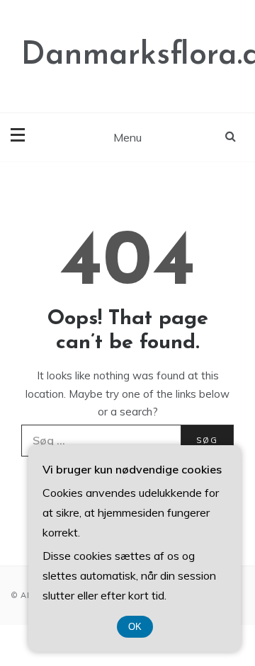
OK (135, 626)
